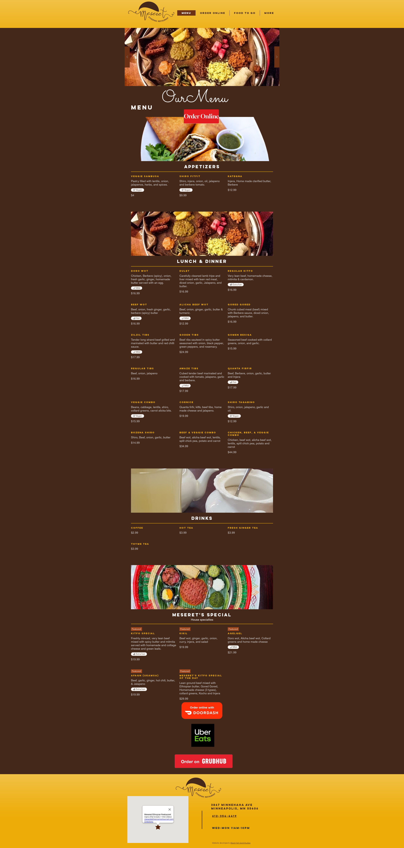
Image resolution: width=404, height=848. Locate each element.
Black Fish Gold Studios (240, 843)
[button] (202, 57)
